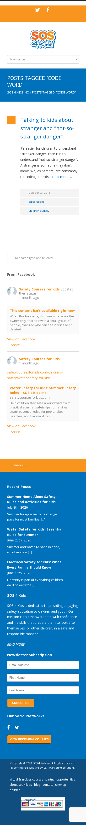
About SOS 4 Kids (21, 785)
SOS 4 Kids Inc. (18, 92)
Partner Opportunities (60, 779)
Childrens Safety (38, 210)
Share (15, 345)
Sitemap (60, 785)
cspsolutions (36, 201)
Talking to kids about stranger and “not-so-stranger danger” (47, 128)
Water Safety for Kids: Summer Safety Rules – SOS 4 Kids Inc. (43, 390)
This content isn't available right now (42, 310)
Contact (48, 785)
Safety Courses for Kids (39, 289)
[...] (43, 519)
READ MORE (16, 644)
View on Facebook (21, 339)
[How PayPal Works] (43, 809)
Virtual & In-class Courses (26, 779)
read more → (62, 176)
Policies (15, 790)
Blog (37, 785)
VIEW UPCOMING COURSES (29, 739)
